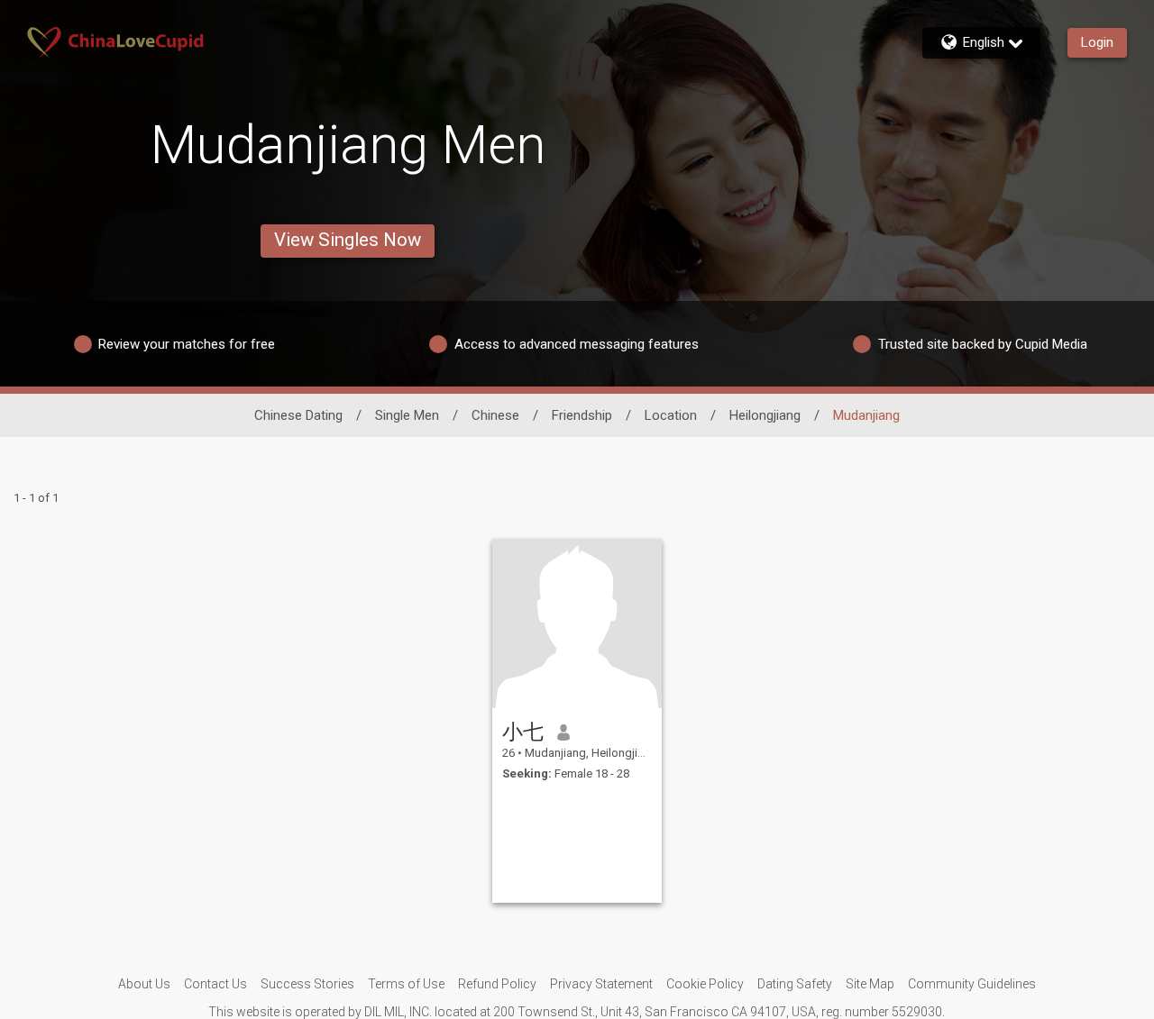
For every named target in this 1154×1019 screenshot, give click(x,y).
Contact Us (215, 984)
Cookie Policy (705, 984)
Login (1097, 42)
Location (671, 415)
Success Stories (307, 984)
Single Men (407, 415)
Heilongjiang (765, 415)
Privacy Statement (601, 984)
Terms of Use (406, 984)
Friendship (582, 415)
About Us (144, 984)
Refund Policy (497, 984)
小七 (523, 731)
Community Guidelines (972, 984)
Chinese (495, 415)
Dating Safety (794, 984)
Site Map (870, 984)
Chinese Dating (298, 415)
